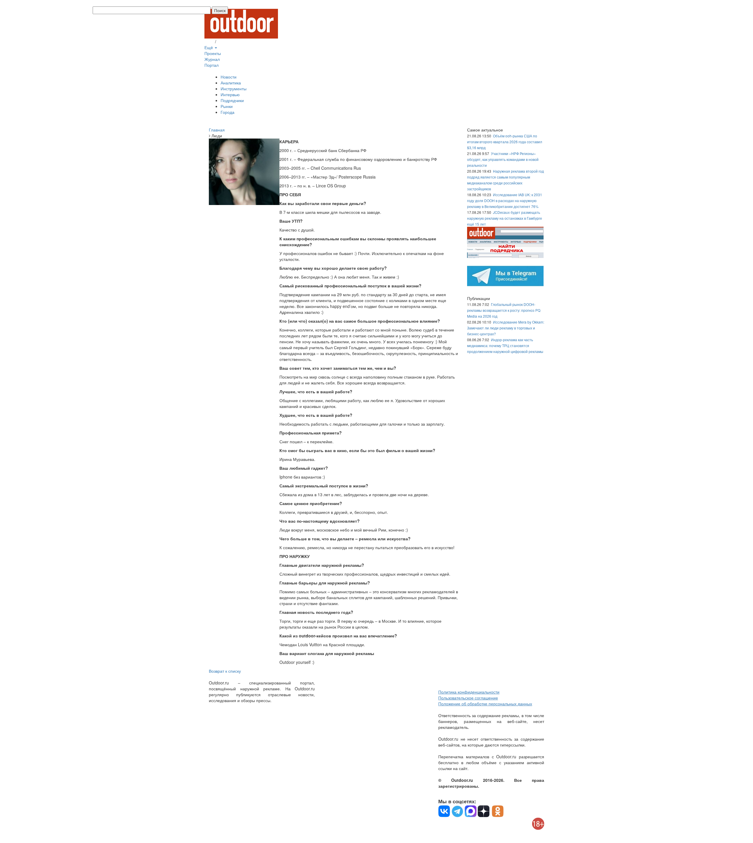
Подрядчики (232, 100)
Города (227, 112)
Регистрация (229, 41)
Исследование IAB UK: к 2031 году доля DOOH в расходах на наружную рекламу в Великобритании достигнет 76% (504, 200)
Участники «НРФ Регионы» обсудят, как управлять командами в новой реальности (503, 159)
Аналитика (231, 83)
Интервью (230, 94)
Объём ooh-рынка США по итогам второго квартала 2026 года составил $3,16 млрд (504, 141)
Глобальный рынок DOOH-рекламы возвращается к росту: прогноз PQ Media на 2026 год (503, 310)
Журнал (212, 59)
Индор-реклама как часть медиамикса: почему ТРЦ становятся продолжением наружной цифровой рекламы (505, 345)
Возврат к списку (225, 671)
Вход (209, 41)
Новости (228, 77)
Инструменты (233, 88)
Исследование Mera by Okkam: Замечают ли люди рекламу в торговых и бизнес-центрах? (505, 327)
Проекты (212, 53)
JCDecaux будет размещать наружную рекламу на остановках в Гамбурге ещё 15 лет (504, 218)
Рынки (227, 106)
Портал (211, 65)
